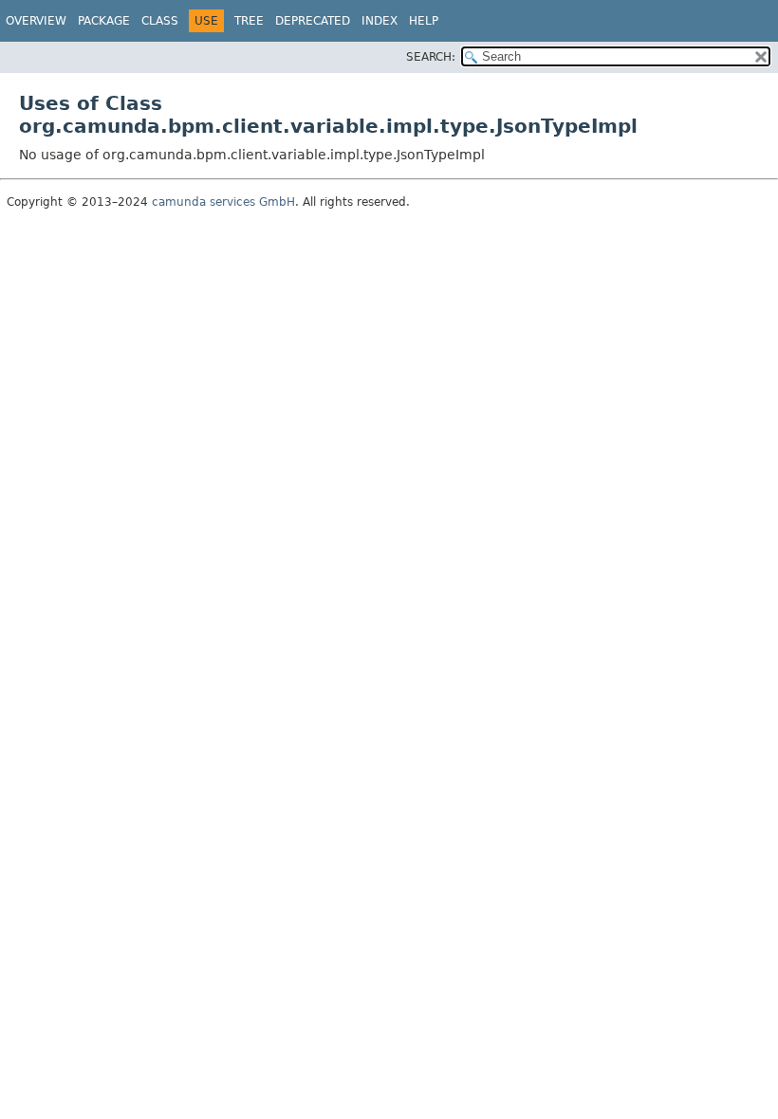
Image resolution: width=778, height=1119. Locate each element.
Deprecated (312, 21)
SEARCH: (430, 57)
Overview (36, 21)
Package (104, 21)
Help (423, 21)
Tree (249, 21)
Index (379, 21)
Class (159, 21)
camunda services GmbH (223, 202)
